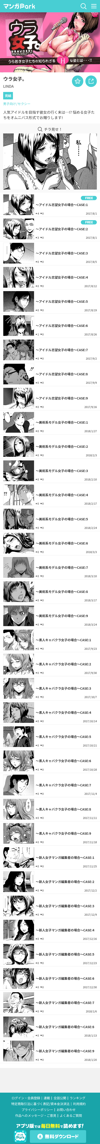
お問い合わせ (66, 1110)
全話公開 (60, 1098)
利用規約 (79, 1104)
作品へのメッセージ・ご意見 (35, 1115)
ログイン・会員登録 (26, 1098)
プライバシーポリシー (37, 1110)
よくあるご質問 (71, 1115)
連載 (47, 1098)
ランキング (77, 1098)
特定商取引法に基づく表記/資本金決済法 (40, 1104)
